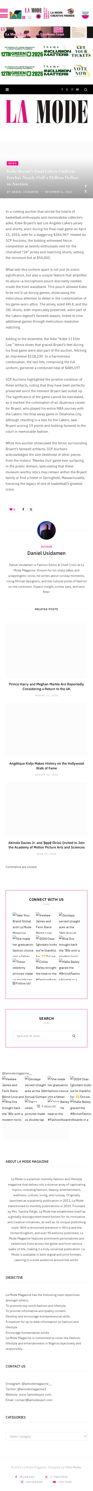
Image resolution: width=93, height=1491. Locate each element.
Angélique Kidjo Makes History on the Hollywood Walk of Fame (46, 765)
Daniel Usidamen (25, 191)
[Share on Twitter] (85, 191)
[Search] (85, 89)
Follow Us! (23, 983)
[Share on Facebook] (85, 185)
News (12, 163)
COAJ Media (73, 1467)
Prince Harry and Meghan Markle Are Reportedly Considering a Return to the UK (46, 686)
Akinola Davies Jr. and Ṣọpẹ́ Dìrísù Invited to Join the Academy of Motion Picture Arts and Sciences (46, 844)
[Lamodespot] (46, 111)
